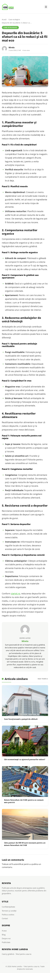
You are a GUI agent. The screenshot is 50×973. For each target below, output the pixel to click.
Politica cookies (8, 914)
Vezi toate (42, 679)
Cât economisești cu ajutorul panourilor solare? (24, 759)
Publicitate (6, 942)
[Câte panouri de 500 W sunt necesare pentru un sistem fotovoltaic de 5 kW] (25, 824)
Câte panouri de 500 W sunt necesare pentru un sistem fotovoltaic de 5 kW (24, 844)
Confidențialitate (8, 907)
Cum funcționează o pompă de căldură (21, 719)
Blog (3, 934)
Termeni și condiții (9, 911)
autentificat (18, 864)
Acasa (4, 930)
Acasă (4, 19)
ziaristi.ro (15, 593)
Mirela (12, 47)
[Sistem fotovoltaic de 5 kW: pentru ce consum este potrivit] (25, 781)
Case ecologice (14, 19)
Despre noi (6, 938)
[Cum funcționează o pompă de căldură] (25, 700)
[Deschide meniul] (46, 7)
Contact (5, 918)
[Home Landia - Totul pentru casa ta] (8, 7)
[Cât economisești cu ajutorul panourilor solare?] (25, 741)
